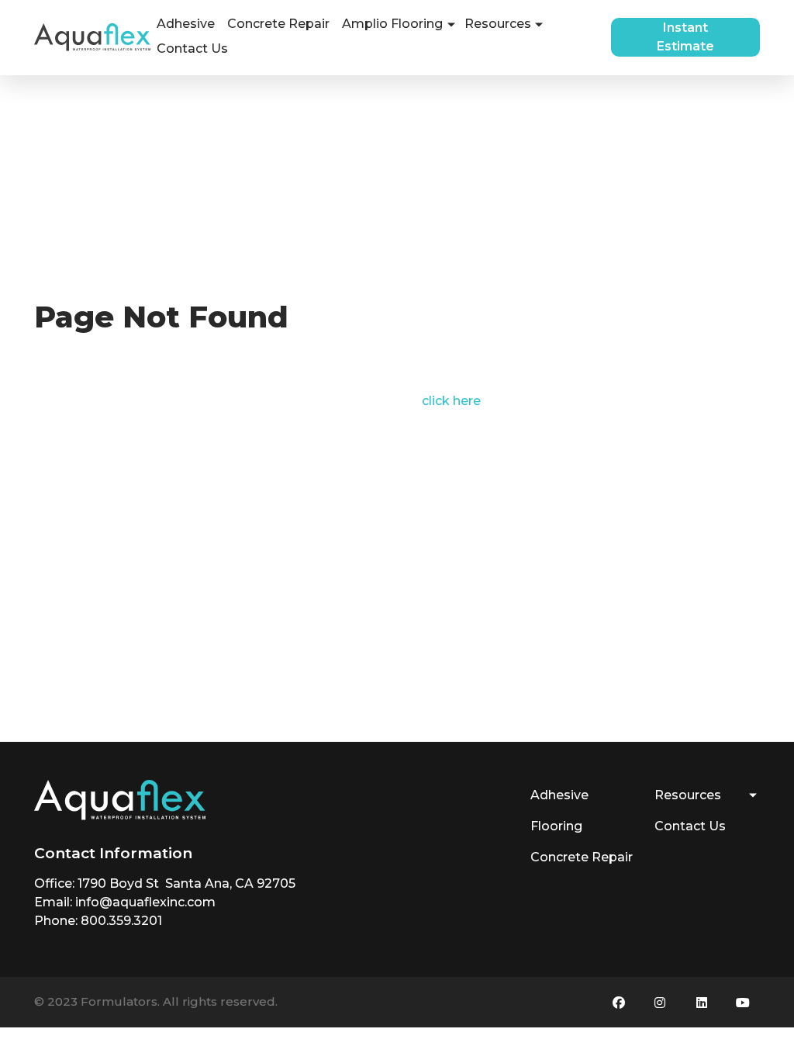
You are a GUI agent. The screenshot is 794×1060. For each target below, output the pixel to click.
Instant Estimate (685, 37)
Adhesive (186, 23)
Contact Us (192, 48)
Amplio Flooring (392, 23)
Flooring (556, 826)
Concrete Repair (278, 23)
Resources (497, 23)
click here (451, 400)
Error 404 (64, 289)
